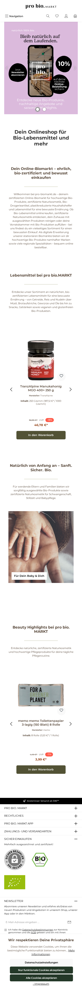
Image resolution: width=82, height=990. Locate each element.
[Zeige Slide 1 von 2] (37, 109)
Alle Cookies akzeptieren (41, 977)
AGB (33, 932)
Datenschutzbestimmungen (37, 929)
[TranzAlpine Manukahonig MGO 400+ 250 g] (41, 360)
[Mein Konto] (66, 16)
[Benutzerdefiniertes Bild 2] (14, 882)
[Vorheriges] (11, 389)
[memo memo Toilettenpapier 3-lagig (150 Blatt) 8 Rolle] (41, 695)
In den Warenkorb (41, 435)
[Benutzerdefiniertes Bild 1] (39, 860)
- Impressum (41, 983)
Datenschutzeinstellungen (41, 962)
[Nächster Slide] (75, 68)
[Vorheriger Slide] (7, 68)
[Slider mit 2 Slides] (41, 68)
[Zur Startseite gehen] (41, 6)
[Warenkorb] (75, 16)
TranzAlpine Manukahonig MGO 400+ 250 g (41, 388)
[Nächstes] (70, 389)
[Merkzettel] (57, 16)
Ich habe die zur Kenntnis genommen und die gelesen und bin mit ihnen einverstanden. (37, 932)
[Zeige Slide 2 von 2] (44, 109)
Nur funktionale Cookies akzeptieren (41, 970)
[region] (41, 389)
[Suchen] (48, 16)
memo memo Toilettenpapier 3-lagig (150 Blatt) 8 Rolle (41, 723)
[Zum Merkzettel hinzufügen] (61, 376)
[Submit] (69, 922)
